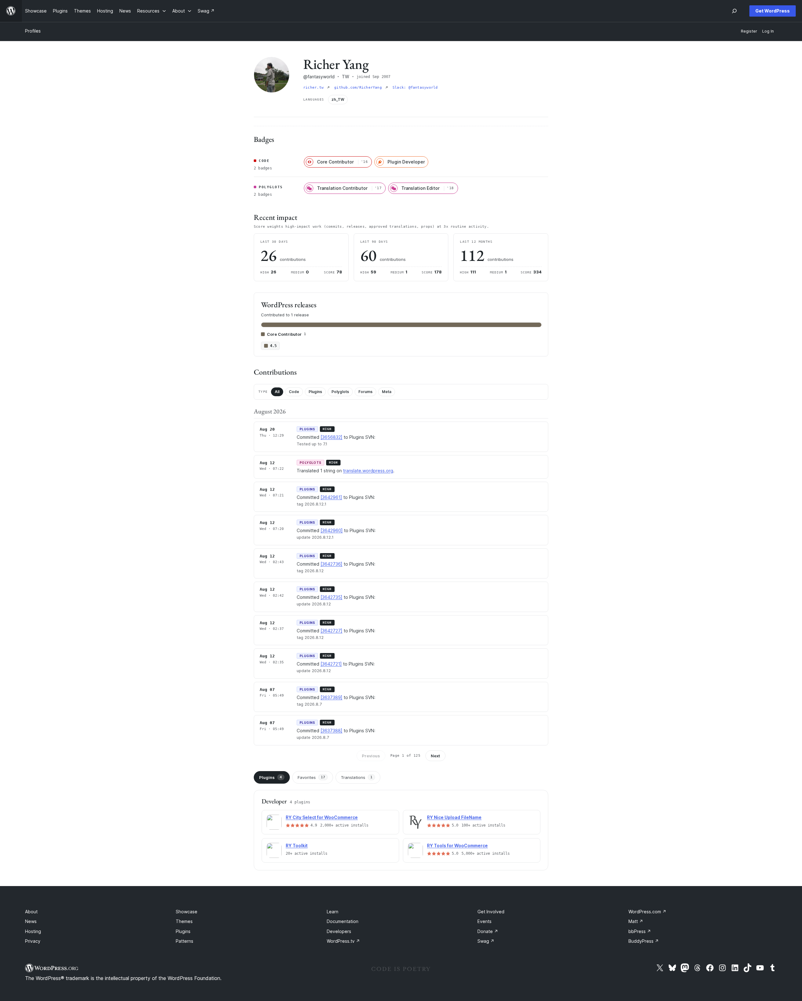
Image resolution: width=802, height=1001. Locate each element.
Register (749, 31)
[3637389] (331, 697)
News (31, 921)
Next (435, 755)
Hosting (33, 931)
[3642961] (331, 497)
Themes (184, 921)
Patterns (184, 941)
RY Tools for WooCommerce (457, 845)
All (277, 391)
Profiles (33, 31)
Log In (768, 31)
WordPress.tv (343, 941)
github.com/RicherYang (359, 88)
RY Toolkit (297, 845)
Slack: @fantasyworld (415, 88)
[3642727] (331, 630)
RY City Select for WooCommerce (322, 817)
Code (294, 391)
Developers (339, 931)
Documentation (342, 921)
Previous (371, 755)
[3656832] (331, 437)
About (31, 911)
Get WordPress (772, 10)
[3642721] (331, 663)
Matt (635, 921)
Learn (332, 911)
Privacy (32, 941)
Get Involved (490, 911)
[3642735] (331, 597)
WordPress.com (647, 911)
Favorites (311, 777)
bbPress (639, 931)
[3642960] (331, 530)
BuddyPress (643, 941)
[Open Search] (734, 11)
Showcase (186, 911)
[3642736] (331, 564)
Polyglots (340, 391)
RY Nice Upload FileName (454, 817)
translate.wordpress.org (368, 470)
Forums (365, 391)
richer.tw (314, 88)
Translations (356, 777)
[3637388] (331, 730)
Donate (487, 931)
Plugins (315, 391)
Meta (386, 391)
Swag (485, 941)
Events (484, 921)
